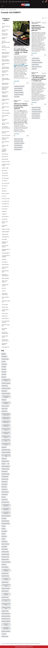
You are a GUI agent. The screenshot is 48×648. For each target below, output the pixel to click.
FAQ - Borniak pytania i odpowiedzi (6, 321)
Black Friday (4, 288)
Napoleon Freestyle (5, 168)
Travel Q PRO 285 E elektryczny (5, 132)
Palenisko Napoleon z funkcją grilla (5, 56)
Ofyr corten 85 (4, 180)
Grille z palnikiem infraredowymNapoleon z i (6, 128)
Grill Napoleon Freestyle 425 (19, 86)
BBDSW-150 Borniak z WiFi (6, 325)
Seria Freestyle (4, 239)
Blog (7, 9)
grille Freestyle (4, 170)
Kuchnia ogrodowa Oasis (5, 116)
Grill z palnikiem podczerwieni (37, 62)
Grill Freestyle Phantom (18, 145)
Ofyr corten (4, 188)
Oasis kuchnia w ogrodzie (4, 120)
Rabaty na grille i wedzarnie (4, 281)
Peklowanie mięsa (5, 307)
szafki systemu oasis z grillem (5, 107)
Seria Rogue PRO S (5, 216)
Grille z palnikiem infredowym (36, 23)
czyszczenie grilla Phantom (5, 336)
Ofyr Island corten (5, 175)
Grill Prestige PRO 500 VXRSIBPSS (6, 256)
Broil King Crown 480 (5, 198)
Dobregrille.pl (3, 9)
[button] (2, 6)
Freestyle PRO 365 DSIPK (18, 94)
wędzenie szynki (4, 316)
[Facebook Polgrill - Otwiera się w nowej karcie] (1, 1)
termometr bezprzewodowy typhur (6, 46)
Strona (43, 17)
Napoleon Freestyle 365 (18, 88)
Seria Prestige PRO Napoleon (5, 246)
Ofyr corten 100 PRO (5, 183)
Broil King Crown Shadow (5, 222)
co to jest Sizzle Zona (35, 58)
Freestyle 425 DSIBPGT (17, 101)
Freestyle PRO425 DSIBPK (18, 92)
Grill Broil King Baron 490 (5, 142)
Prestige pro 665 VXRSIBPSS (5, 242)
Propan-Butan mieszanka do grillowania (4, 150)
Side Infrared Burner (35, 64)
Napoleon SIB (34, 68)
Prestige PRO (4, 259)
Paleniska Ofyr (4, 191)
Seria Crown (4, 49)
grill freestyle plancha (17, 149)
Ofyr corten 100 (4, 185)
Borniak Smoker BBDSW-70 (4, 344)
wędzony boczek (5, 313)
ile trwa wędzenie (5, 304)
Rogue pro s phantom (5, 193)
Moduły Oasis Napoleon (6, 113)
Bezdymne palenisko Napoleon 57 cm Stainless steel (5, 88)
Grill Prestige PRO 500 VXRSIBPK (6, 250)
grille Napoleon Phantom (4, 329)
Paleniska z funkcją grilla (5, 75)
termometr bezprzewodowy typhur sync (6, 42)
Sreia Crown (4, 196)
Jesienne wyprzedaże (5, 278)
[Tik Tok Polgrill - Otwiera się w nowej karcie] (6, 1)
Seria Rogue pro (4, 219)
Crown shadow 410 (5, 206)
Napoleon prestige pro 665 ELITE (5, 100)
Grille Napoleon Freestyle (18, 141)
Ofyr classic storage (5, 178)
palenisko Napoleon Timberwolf (5, 92)
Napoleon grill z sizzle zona (36, 66)
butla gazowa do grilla (6, 161)
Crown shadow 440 (5, 203)
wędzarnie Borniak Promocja (5, 267)
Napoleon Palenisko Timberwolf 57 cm (5, 84)
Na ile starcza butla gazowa (5, 146)
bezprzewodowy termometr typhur (5, 34)
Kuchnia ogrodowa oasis (5, 103)
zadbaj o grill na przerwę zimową (5, 294)
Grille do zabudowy (5, 110)
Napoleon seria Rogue (5, 229)
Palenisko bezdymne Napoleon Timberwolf (5, 68)
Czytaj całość (16, 81)
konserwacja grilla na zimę (5, 298)
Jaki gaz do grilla (5, 156)
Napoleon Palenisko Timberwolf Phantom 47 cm (6, 79)
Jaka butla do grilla (5, 159)
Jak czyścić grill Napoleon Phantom (5, 333)
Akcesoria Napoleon (5, 264)
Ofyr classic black (5, 173)
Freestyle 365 (4, 211)
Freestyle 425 (4, 214)
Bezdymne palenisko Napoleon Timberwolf (5, 60)
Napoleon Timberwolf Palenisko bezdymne (5, 53)
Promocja (3, 290)
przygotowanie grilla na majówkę (6, 165)
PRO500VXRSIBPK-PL (6, 253)
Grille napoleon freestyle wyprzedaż (5, 275)
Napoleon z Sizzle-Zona (36, 60)
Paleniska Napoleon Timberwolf (5, 71)
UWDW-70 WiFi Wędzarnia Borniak (5, 340)
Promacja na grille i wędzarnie (5, 285)
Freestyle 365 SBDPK (5, 231)
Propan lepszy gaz (5, 154)
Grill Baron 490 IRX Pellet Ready (5, 138)
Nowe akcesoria (4, 262)
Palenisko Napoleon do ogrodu (6, 64)
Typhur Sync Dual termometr (5, 30)
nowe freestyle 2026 (5, 236)
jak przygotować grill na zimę (6, 301)
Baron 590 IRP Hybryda (6, 135)
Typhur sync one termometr (4, 38)
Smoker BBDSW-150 (5, 347)
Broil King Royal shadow (4, 226)
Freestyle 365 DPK (5, 234)
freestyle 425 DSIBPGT (18, 90)
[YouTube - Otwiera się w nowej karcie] (4, 1)
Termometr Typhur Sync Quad (6, 27)
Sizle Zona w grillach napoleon (5, 123)
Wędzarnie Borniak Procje (5, 271)
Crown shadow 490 (5, 201)
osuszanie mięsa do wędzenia (5, 310)
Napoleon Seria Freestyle (18, 139)
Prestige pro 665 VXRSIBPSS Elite (5, 96)
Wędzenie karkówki (5, 318)
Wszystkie (3, 23)
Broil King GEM (4, 208)
